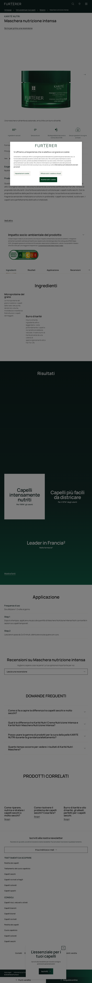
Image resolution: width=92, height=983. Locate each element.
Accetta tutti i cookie (48, 180)
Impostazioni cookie (22, 173)
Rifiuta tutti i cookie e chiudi (51, 173)
